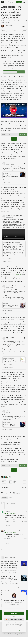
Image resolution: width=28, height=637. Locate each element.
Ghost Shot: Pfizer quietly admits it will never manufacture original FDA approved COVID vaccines (9, 578)
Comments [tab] (4, 497)
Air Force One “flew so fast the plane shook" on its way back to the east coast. (10, 568)
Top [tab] (3, 557)
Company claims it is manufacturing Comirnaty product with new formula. (10, 582)
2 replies (8, 525)
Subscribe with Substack (15, 619)
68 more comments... (6, 550)
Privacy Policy (19, 625)
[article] (14, 567)
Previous (6, 487)
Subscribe (19, 2)
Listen (24, 26)
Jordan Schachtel (9, 25)
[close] (23, 594)
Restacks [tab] (11, 497)
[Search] (25, 557)
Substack (6, 634)
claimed (18, 274)
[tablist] (7, 497)
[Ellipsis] (26, 511)
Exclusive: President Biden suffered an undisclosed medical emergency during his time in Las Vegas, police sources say (10, 563)
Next (23, 487)
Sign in (25, 2)
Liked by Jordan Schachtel (11, 513)
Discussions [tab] (12, 557)
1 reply (7, 543)
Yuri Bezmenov (8, 531)
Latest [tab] (6, 557)
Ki (4, 511)
